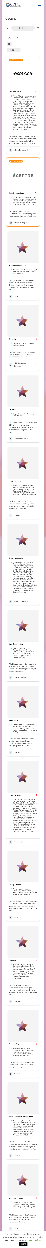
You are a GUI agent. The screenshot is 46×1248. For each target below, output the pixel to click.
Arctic (22, 270)
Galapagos (22, 892)
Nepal (22, 119)
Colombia (29, 99)
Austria (33, 96)
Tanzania (32, 124)
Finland (22, 106)
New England (26, 1206)
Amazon (16, 270)
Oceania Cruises (15, 1044)
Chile (23, 99)
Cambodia (16, 99)
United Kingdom (28, 204)
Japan (15, 113)
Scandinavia (17, 1054)
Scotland (32, 120)
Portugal (25, 120)
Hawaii (28, 576)
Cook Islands (29, 966)
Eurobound (13, 721)
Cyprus (25, 101)
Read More (31, 143)
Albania (20, 96)
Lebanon (21, 817)
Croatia (19, 101)
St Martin (22, 587)
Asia (19, 197)
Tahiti (32, 973)
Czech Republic (18, 725)
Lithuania (32, 113)
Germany (24, 108)
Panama (33, 119)
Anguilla (16, 562)
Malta (15, 730)
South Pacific (17, 204)
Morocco (29, 117)
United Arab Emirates (20, 590)
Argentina (27, 96)
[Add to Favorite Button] (36, 91)
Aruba (28, 562)
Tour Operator (18, 515)
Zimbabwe (23, 129)
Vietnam (16, 129)
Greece (30, 108)
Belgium (16, 566)
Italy (32, 112)
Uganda (28, 126)
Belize (15, 1122)
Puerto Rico (28, 583)
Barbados (29, 564)
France (28, 106)
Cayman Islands (18, 569)
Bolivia (20, 98)
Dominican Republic (28, 343)
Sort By (12, 50)
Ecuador (23, 105)
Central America (26, 891)
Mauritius (16, 117)
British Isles (28, 270)
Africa (15, 96)
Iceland (30, 110)
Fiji (20, 574)
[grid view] (9, 44)
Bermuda (27, 1048)
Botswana (27, 98)
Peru (14, 120)
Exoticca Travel (15, 92)
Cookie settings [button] (35, 1240)
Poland (19, 120)
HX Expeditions (15, 885)
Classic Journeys (15, 482)
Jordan (20, 113)
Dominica (29, 571)
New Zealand (24, 1131)
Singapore (16, 973)
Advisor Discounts (20, 150)
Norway (27, 119)
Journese (12, 960)
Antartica (26, 889)
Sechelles (16, 585)
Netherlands (24, 581)
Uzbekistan (28, 128)
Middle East (17, 1206)
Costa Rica (28, 569)
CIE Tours (12, 410)
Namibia (16, 119)
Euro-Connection (16, 644)
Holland (15, 652)
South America (31, 203)
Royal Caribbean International (21, 1117)
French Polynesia (31, 810)
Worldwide (22, 592)
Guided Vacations (20, 439)
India (15, 112)
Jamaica (16, 580)
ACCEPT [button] (23, 1244)
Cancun (22, 567)
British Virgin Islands (26, 566)
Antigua (22, 562)
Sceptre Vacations (16, 193)
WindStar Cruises (16, 1198)
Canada (25, 486)
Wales (22, 416)
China (23, 1124)
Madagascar (17, 115)
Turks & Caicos (27, 589)
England (16, 106)
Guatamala (17, 110)
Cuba (26, 487)
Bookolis (12, 339)
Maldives (32, 115)
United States (25, 494)
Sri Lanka (30, 122)
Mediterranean (31, 271)
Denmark (23, 103)
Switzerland (24, 124)
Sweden (16, 124)
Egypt (28, 105)
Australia (25, 197)
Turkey (22, 126)
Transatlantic (17, 1055)
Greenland (30, 1050)
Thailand (16, 126)
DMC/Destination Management (19, 364)
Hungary (24, 110)
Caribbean (32, 197)
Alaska (15, 486)
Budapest (16, 648)
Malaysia (25, 115)
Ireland (27, 112)
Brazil (33, 98)
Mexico (22, 117)
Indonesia (20, 112)
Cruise (16, 296)
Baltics (15, 98)
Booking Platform (19, 842)
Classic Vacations (16, 558)
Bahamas (22, 564)
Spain (24, 122)
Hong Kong (31, 968)
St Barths (28, 585)
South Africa (17, 122)
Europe (15, 199)
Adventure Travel (20, 601)
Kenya (26, 113)
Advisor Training (19, 223)
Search (24, 28)
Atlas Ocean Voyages (17, 266)
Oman (15, 583)
